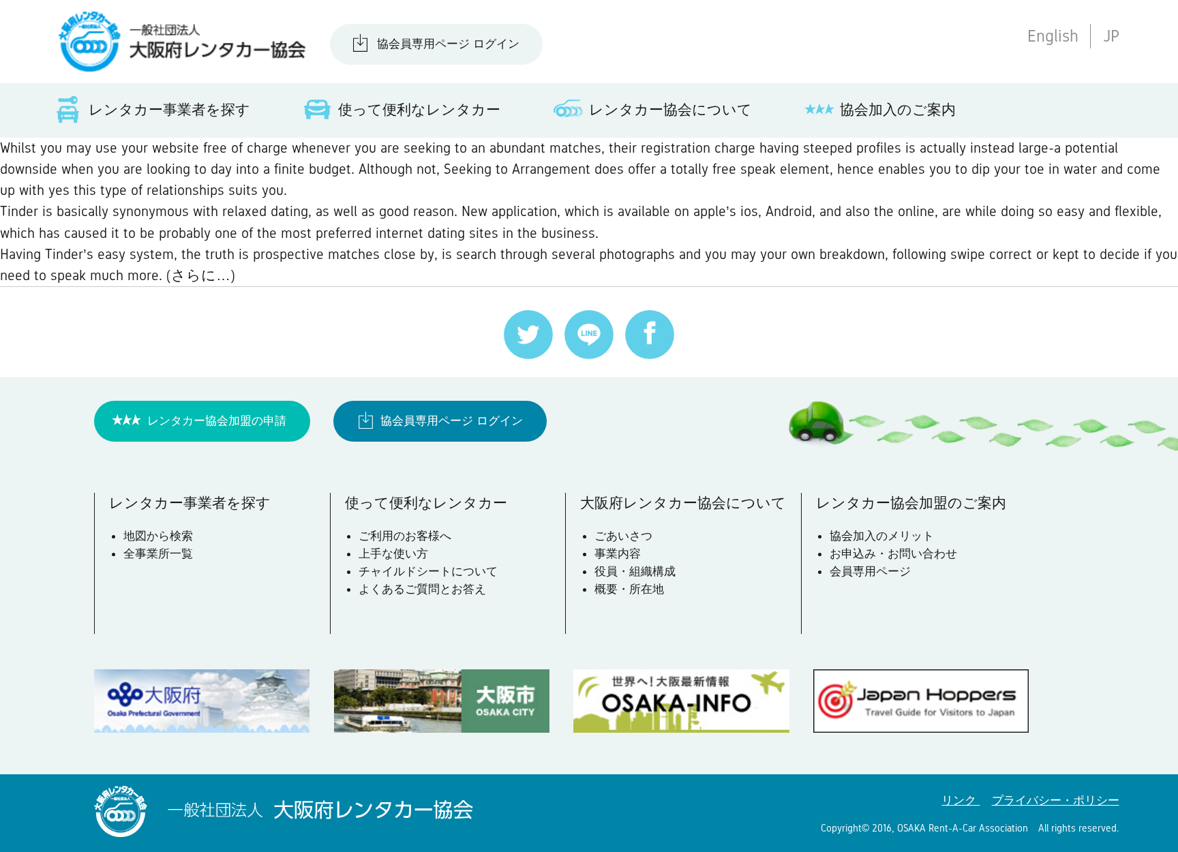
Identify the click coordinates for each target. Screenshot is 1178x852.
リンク (960, 800)
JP (1111, 36)
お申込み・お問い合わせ (893, 553)
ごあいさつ (623, 536)
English (1052, 36)
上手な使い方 (393, 553)
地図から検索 (158, 536)
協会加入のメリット (882, 536)
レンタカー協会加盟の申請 (216, 420)
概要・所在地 (629, 589)
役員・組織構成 (635, 571)
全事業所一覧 (158, 553)
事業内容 (617, 553)
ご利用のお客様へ (405, 536)
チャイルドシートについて (428, 571)
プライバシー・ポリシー (1055, 800)
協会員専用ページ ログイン (448, 43)
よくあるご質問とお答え (422, 589)
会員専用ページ (870, 571)
